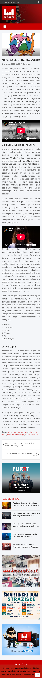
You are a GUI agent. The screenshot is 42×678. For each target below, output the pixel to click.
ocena (4, 435)
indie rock (20, 432)
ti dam (27, 435)
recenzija (10, 435)
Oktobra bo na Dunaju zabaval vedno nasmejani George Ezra (19, 444)
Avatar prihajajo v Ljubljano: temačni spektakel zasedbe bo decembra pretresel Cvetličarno (26, 506)
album (10, 432)
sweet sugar (19, 435)
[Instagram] (19, 664)
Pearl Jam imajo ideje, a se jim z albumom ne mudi (21, 454)
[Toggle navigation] (5, 26)
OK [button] (38, 675)
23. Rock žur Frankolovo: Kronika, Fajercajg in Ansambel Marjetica (26, 546)
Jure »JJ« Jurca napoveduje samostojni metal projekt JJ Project (25, 526)
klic (26, 432)
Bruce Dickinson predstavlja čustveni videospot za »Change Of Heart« (25, 536)
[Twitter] (26, 664)
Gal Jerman (27, 64)
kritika (30, 432)
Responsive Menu (37, 2)
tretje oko (34, 435)
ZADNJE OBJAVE (11, 498)
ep (15, 432)
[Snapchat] (22, 664)
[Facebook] (16, 664)
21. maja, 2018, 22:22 (12, 64)
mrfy (35, 432)
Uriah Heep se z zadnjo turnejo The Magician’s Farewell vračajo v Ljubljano (26, 515)
